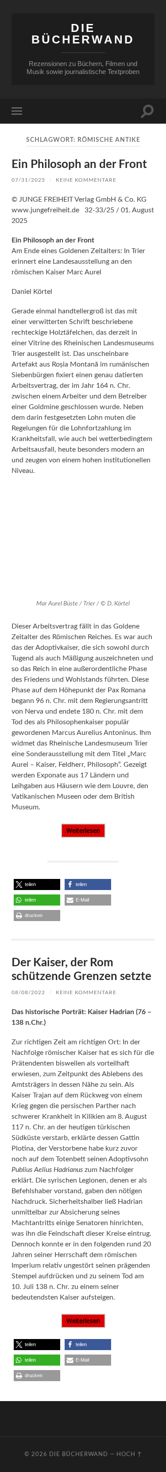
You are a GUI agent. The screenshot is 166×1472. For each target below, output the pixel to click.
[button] (37, 884)
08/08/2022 (28, 992)
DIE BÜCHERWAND (83, 33)
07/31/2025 (28, 180)
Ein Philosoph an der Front (79, 164)
